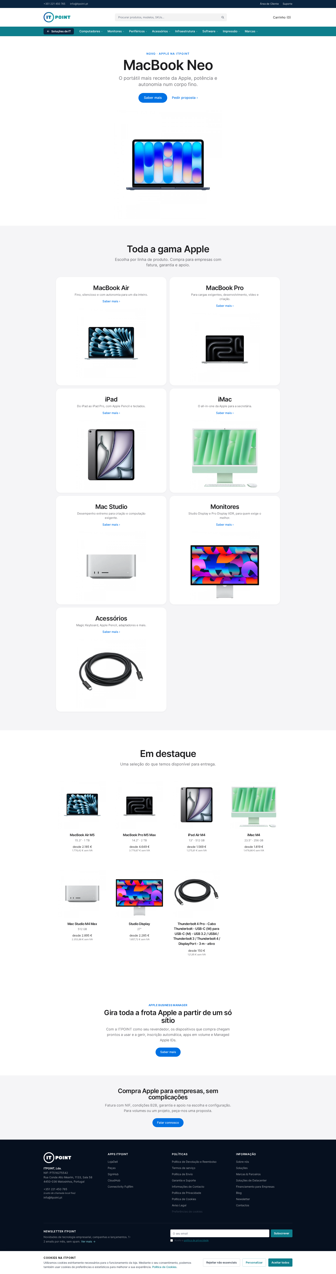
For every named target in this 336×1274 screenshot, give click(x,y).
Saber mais (153, 98)
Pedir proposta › (185, 98)
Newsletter (243, 1199)
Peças (112, 1168)
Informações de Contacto (188, 1186)
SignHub (113, 1174)
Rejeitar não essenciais (221, 1262)
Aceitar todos (280, 1262)
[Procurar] (222, 17)
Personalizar (254, 1262)
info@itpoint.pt (79, 3)
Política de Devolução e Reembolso (194, 1161)
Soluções (242, 1168)
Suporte (287, 3)
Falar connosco (168, 1122)
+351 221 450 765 (54, 3)
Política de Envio (182, 1174)
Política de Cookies (184, 1199)
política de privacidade (196, 1240)
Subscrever (281, 1233)
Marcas (250, 31)
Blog (239, 1192)
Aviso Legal (179, 1205)
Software (208, 31)
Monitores (115, 31)
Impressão (230, 31)
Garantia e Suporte (184, 1180)
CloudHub (114, 1180)
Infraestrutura (185, 31)
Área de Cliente (269, 3)
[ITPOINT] (57, 17)
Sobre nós (242, 1161)
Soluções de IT (61, 31)
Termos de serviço (183, 1168)
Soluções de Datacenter (251, 1180)
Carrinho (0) (282, 17)
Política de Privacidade (186, 1192)
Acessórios (160, 31)
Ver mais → (88, 1241)
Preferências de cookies (187, 1211)
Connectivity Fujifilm (120, 1186)
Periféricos (137, 31)
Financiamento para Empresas (255, 1186)
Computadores (89, 31)
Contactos (242, 1205)
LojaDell (113, 1161)
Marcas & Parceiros (248, 1174)
